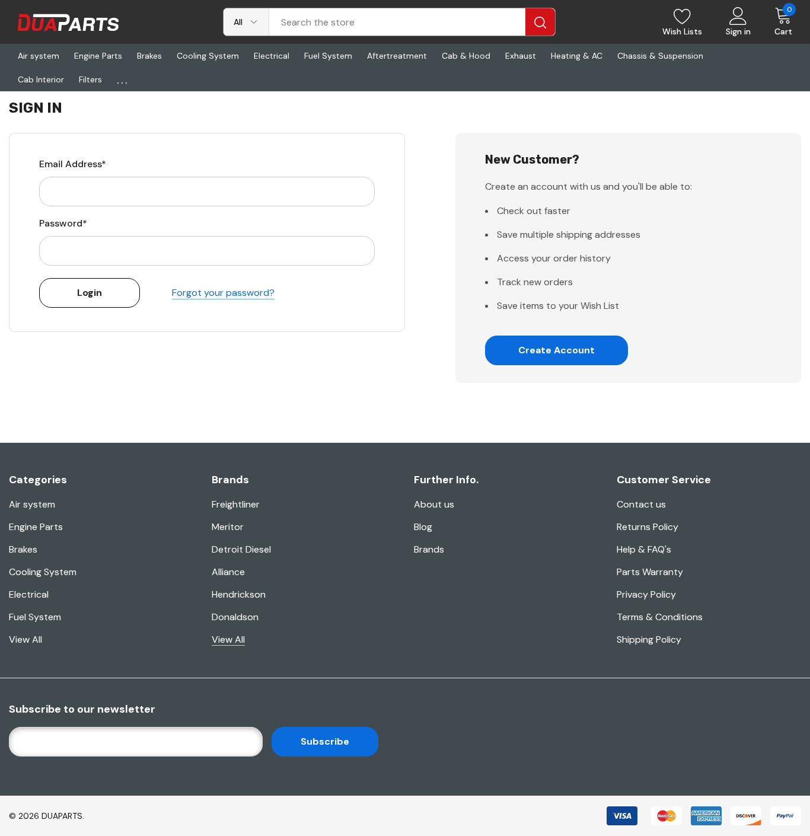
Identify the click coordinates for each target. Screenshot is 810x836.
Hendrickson (239, 594)
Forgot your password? (223, 292)
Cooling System (42, 572)
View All (25, 639)
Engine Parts (36, 527)
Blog (423, 527)
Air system (32, 504)
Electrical (29, 594)
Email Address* (72, 164)
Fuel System (35, 617)
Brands (429, 549)
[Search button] (540, 22)
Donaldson (235, 617)
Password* (63, 223)
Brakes (23, 549)
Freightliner (236, 504)
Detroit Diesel (241, 549)
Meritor (228, 527)
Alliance (228, 572)
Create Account (556, 350)
